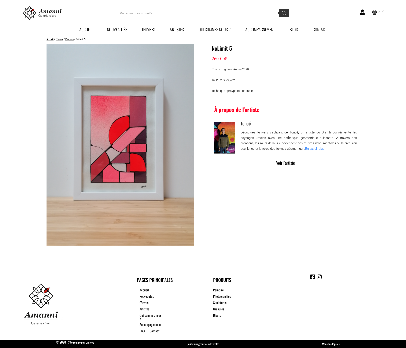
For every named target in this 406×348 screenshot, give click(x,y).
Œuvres (148, 30)
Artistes (177, 30)
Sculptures (219, 303)
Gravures (218, 309)
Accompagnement (260, 30)
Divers (217, 316)
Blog (294, 30)
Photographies (222, 297)
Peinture (69, 39)
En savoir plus (314, 149)
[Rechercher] (284, 13)
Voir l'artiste (285, 163)
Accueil (85, 30)
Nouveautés (117, 30)
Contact (320, 30)
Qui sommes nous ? (214, 30)
